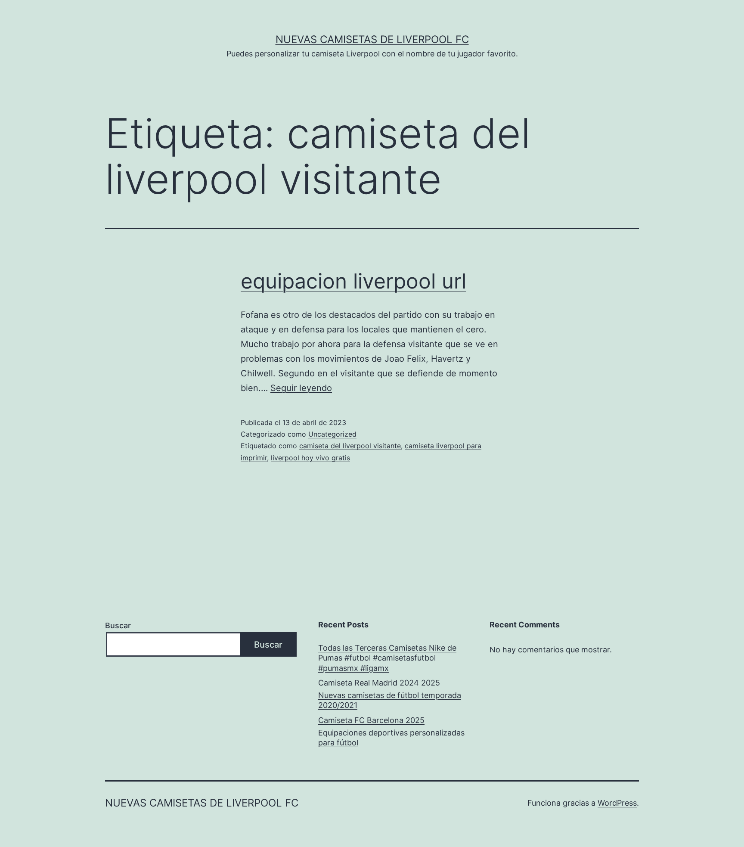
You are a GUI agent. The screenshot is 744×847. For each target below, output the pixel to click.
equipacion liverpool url (353, 281)
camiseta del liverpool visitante (350, 445)
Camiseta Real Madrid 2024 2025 (379, 682)
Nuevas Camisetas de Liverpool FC (372, 39)
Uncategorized (332, 434)
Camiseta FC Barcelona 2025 (371, 720)
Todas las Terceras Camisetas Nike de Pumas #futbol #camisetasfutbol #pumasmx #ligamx (387, 658)
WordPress (617, 802)
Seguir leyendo (301, 388)
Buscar (118, 625)
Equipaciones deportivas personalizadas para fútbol (391, 737)
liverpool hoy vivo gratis (310, 457)
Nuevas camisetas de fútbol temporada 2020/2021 (389, 700)
